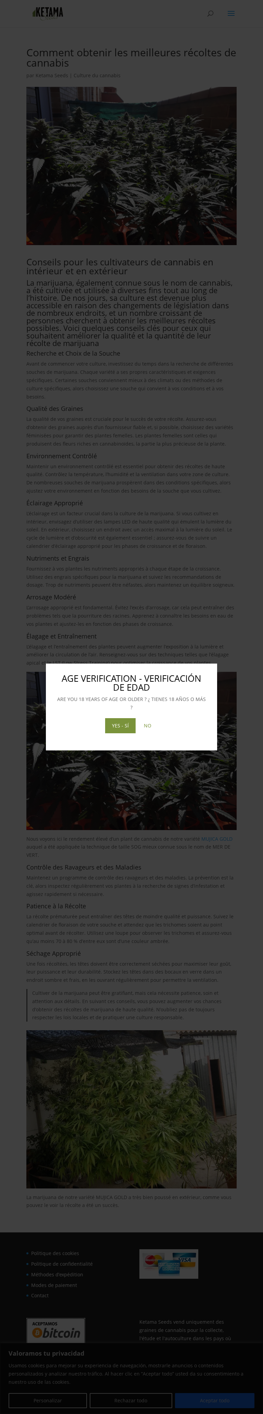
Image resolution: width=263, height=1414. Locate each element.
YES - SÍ (120, 725)
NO (147, 725)
